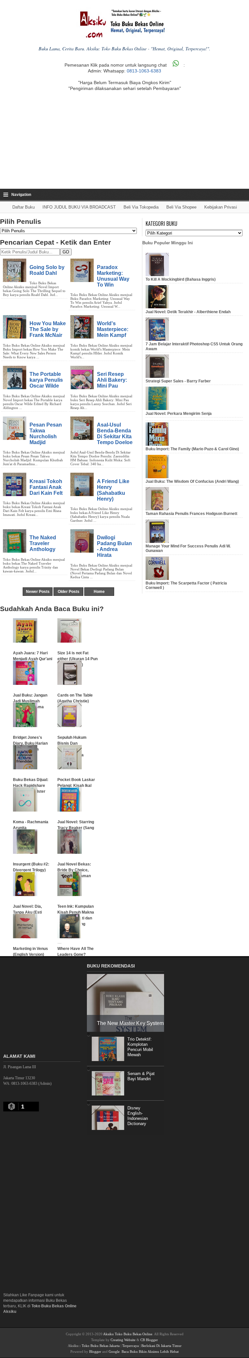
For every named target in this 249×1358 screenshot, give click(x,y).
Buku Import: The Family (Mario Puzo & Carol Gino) (192, 449)
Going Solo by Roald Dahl (47, 270)
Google (114, 1351)
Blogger (95, 1351)
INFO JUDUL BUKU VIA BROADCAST (79, 207)
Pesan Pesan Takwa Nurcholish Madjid (46, 433)
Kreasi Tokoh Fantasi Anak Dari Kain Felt (46, 487)
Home (99, 591)
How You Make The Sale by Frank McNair (48, 329)
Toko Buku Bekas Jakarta (101, 1346)
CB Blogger (149, 1340)
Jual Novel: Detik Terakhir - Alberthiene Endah (188, 312)
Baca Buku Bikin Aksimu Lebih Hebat (150, 1351)
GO (66, 252)
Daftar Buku (23, 207)
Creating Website (123, 1340)
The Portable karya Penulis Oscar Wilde (46, 380)
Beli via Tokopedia (141, 207)
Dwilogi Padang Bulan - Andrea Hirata (114, 546)
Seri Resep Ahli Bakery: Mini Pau (112, 380)
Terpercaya (130, 1346)
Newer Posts (38, 591)
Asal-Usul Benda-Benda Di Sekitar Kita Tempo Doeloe (115, 433)
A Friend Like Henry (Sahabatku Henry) (113, 490)
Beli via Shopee (181, 207)
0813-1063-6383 (144, 70)
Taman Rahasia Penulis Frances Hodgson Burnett (191, 513)
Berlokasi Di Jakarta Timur (161, 1346)
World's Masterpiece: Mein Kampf (112, 329)
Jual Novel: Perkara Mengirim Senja (179, 413)
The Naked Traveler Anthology (43, 543)
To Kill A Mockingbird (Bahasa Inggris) (181, 279)
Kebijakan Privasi (220, 207)
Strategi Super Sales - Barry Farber (178, 381)
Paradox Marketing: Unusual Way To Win (113, 276)
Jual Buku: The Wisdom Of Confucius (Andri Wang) (192, 481)
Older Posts (68, 591)
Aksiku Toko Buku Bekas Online (127, 1334)
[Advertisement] (124, 140)
